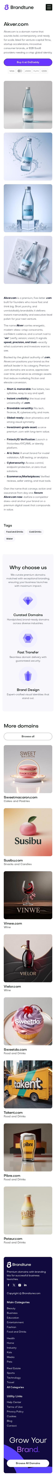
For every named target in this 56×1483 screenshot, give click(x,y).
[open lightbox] (28, 105)
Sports (11, 1373)
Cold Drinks (35, 532)
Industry (11, 1348)
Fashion (11, 1327)
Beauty (11, 1308)
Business (12, 1313)
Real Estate (14, 1368)
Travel (10, 1382)
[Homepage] (19, 7)
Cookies (11, 1416)
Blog (9, 1421)
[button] (49, 7)
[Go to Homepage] (20, 1265)
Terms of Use (14, 1407)
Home (10, 1343)
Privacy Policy (15, 1412)
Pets (9, 1362)
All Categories (15, 1387)
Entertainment (15, 1322)
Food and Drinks (14, 532)
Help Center (14, 1402)
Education (13, 1318)
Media (10, 1357)
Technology (14, 1378)
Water (9, 539)
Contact (12, 1426)
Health (11, 1338)
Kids (9, 1352)
